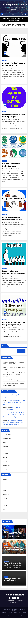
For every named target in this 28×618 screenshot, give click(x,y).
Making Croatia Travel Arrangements (12, 379)
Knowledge (6, 494)
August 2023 (6, 442)
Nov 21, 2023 (8, 552)
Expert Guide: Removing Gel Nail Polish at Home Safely (14, 549)
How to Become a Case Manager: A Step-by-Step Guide (12, 219)
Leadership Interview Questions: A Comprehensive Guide (13, 273)
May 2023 (5, 453)
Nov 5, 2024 (8, 536)
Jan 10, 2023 (7, 327)
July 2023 (5, 446)
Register (21, 614)
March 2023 (6, 461)
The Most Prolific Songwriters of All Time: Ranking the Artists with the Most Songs (14, 402)
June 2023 (5, 450)
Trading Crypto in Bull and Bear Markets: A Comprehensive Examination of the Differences (14, 374)
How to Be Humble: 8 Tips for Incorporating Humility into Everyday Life (13, 325)
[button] (22, 14)
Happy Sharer (16, 68)
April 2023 (5, 457)
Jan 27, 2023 (7, 68)
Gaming (5, 486)
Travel (4, 111)
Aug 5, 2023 (8, 567)
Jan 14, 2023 (7, 222)
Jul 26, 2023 (8, 583)
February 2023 (6, 465)
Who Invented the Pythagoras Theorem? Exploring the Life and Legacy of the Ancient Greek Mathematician (13, 422)
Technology (6, 505)
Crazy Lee (17, 552)
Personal (5, 268)
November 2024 (7, 434)
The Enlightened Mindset (14, 4)
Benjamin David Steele (8, 412)
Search (4, 346)
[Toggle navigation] (13, 14)
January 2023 (6, 469)
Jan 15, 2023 (7, 119)
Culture (4, 483)
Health (4, 490)
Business (5, 479)
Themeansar (13, 610)
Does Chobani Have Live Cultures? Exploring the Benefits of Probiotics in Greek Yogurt (13, 415)
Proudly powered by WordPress (9, 609)
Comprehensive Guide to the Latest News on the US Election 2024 (13, 534)
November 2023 (7, 438)
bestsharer (16, 536)
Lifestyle (5, 60)
